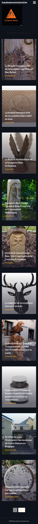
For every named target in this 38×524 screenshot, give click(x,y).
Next (21, 510)
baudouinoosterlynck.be (14, 2)
